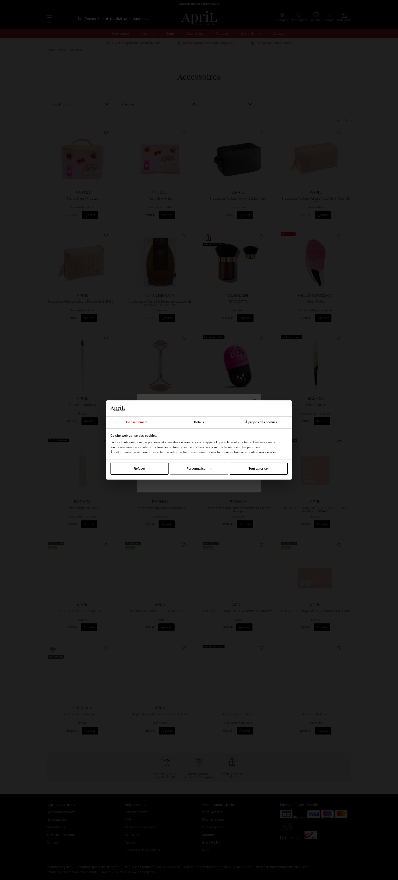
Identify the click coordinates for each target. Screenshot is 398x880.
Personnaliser (197, 468)
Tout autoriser (259, 468)
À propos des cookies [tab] (261, 422)
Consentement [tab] (136, 422)
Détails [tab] (199, 422)
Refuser (139, 468)
